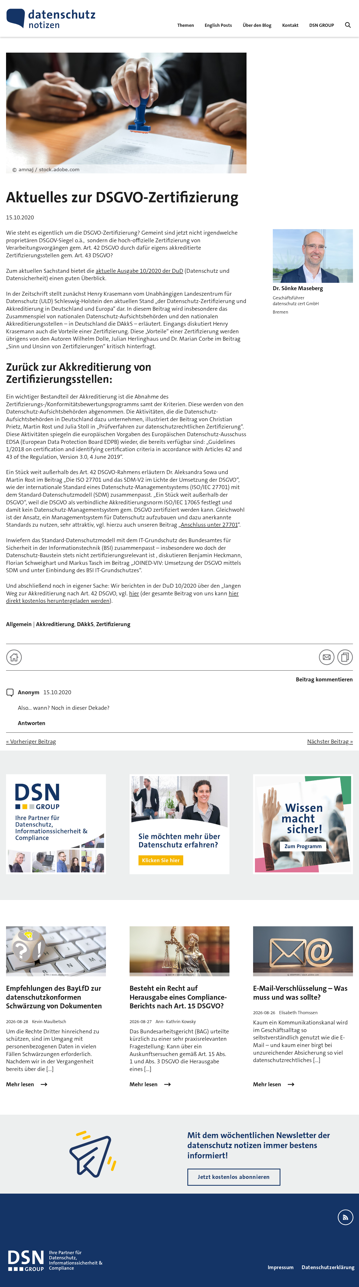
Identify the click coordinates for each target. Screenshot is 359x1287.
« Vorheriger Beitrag (31, 741)
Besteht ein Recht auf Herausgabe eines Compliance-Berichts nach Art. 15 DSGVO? (178, 997)
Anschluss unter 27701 (209, 525)
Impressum (281, 1267)
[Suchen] (348, 25)
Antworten (31, 723)
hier (134, 593)
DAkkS (85, 624)
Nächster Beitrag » (330, 741)
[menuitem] (321, 25)
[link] (218, 25)
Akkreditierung (55, 624)
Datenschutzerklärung (328, 1267)
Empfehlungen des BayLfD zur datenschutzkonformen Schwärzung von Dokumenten (54, 997)
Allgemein (19, 624)
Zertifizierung (113, 624)
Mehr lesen (20, 1084)
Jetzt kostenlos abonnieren (234, 1177)
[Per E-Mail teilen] (327, 657)
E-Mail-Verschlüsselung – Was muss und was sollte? (300, 993)
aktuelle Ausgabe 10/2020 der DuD (139, 271)
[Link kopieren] (345, 657)
